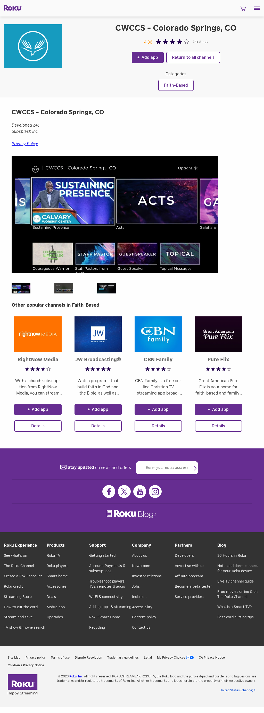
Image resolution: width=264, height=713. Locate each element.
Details (38, 426)
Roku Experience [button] (20, 545)
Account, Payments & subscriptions (107, 568)
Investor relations (147, 576)
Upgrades (55, 617)
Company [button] (141, 545)
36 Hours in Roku (231, 556)
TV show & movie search (24, 627)
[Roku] (11, 7)
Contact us (141, 627)
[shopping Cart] (243, 10)
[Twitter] (124, 491)
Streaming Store (18, 597)
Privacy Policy (25, 144)
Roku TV (53, 556)
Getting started (102, 556)
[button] (257, 8)
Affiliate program (189, 576)
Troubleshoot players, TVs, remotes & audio (107, 584)
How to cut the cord (21, 607)
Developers (184, 556)
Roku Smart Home (104, 617)
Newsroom (141, 566)
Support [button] (97, 545)
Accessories (57, 586)
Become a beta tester (193, 586)
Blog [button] (221, 545)
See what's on (15, 556)
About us (139, 556)
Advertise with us (189, 566)
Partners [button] (183, 545)
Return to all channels (193, 57)
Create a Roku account (23, 576)
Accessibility (142, 607)
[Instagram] (155, 491)
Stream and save (18, 617)
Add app (147, 57)
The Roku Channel (19, 566)
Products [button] (56, 545)
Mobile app (56, 607)
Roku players (57, 566)
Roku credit (13, 586)
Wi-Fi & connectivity (106, 597)
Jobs (136, 586)
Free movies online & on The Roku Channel (237, 594)
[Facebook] (108, 491)
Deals (51, 597)
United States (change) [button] (236, 690)
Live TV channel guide (235, 581)
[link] (132, 514)
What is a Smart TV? (234, 607)
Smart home (57, 576)
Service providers (189, 597)
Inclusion (139, 597)
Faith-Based (176, 85)
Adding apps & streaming (110, 607)
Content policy (144, 617)
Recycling (97, 627)
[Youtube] (139, 491)
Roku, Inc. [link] (76, 676)
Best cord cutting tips (235, 617)
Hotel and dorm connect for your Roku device (237, 568)
